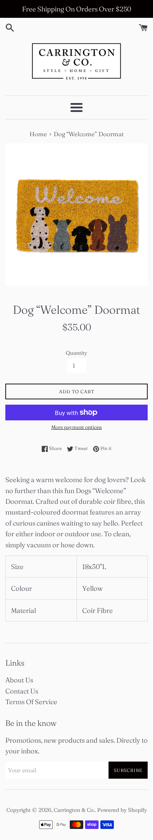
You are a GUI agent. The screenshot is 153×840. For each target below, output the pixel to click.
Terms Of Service (31, 701)
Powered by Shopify (122, 809)
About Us (19, 680)
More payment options (76, 427)
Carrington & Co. (74, 809)
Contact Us (21, 691)
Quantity (76, 352)
